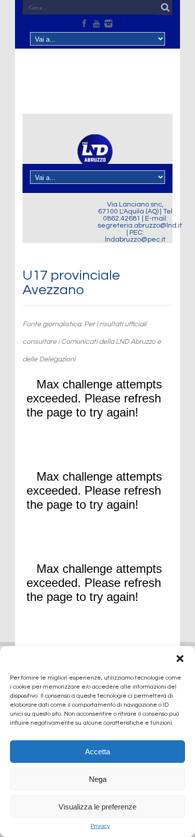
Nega (97, 779)
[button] (180, 659)
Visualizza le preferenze (97, 806)
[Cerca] (165, 7)
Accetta (97, 751)
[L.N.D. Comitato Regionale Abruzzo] (95, 163)
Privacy (100, 826)
